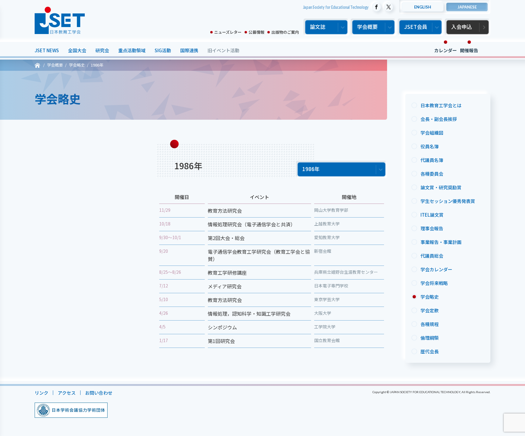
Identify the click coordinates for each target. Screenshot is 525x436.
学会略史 (429, 296)
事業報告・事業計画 (441, 242)
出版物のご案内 (285, 32)
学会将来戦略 (434, 283)
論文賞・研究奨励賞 (441, 187)
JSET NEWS (47, 50)
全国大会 (77, 50)
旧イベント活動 (223, 50)
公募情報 (256, 32)
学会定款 (429, 310)
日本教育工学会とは (441, 105)
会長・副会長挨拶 (438, 119)
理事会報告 (431, 228)
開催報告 (469, 50)
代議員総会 (431, 255)
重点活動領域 (132, 50)
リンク (41, 393)
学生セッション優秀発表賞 (447, 201)
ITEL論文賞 (432, 214)
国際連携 (189, 50)
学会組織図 (431, 132)
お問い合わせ (98, 393)
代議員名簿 (431, 160)
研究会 (102, 50)
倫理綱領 (429, 337)
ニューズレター (228, 32)
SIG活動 (163, 50)
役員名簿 (429, 146)
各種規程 (429, 324)
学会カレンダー (436, 269)
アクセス (67, 393)
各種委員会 (431, 173)
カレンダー (445, 50)
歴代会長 (429, 351)
